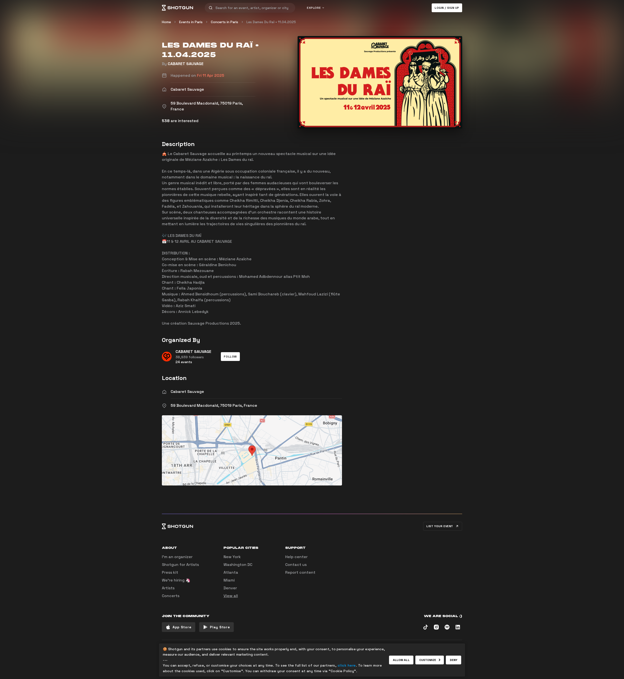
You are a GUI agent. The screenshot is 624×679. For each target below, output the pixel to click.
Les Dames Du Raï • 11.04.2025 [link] (271, 22)
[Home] (177, 8)
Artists (168, 588)
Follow (230, 357)
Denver (230, 588)
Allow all (401, 660)
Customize (427, 660)
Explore (314, 8)
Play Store (220, 627)
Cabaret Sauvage (187, 391)
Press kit (170, 572)
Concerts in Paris (224, 22)
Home (166, 22)
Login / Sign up (447, 8)
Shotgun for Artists (180, 564)
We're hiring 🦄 (176, 580)
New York (232, 556)
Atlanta (231, 572)
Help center (296, 556)
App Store (182, 627)
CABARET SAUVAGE (186, 63)
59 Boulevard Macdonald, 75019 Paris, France (214, 405)
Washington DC (238, 564)
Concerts (170, 595)
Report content (300, 572)
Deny (453, 660)
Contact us (296, 564)
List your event (439, 526)
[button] (230, 356)
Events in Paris (191, 22)
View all (231, 595)
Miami (229, 580)
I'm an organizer (177, 556)
